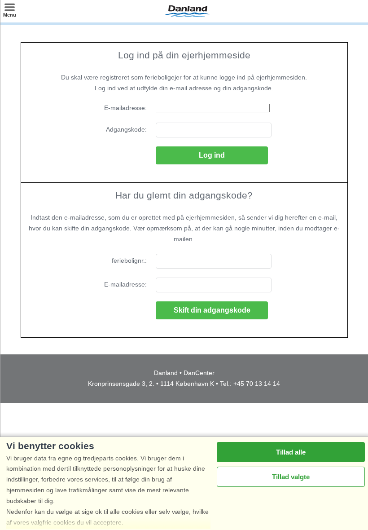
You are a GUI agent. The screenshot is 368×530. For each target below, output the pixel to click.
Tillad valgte (291, 477)
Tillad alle (291, 452)
